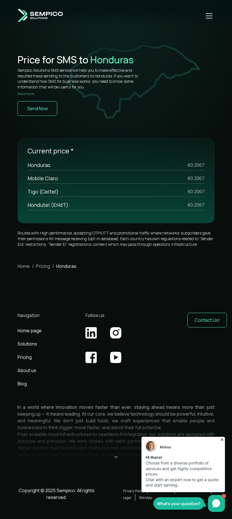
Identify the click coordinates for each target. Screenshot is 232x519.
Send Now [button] (37, 108)
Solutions (27, 344)
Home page (30, 330)
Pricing (43, 266)
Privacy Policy (133, 490)
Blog (22, 384)
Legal (127, 497)
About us (27, 370)
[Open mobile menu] (209, 15)
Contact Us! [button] (207, 320)
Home (24, 266)
